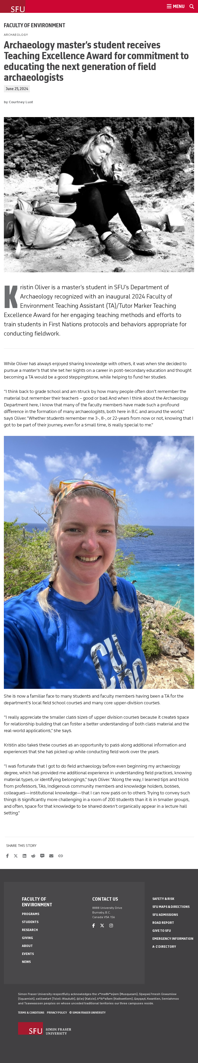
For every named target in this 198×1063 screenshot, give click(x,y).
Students (30, 922)
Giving (27, 938)
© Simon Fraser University (87, 1012)
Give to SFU (161, 930)
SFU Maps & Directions (170, 906)
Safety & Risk (163, 899)
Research (30, 930)
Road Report (163, 922)
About (27, 946)
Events (28, 954)
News (26, 962)
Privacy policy (57, 1012)
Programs (30, 914)
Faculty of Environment (34, 25)
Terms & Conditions (31, 1012)
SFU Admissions (165, 914)
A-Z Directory (164, 946)
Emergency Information (172, 938)
